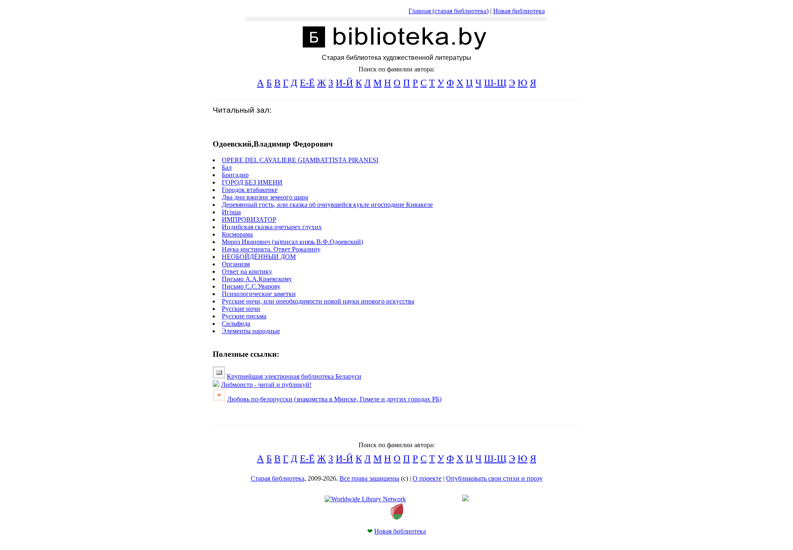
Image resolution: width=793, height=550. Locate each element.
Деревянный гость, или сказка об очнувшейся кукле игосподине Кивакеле (327, 204)
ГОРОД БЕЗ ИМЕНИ (252, 182)
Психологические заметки (259, 293)
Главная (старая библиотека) (448, 10)
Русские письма (244, 316)
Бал (227, 167)
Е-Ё (307, 82)
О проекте (427, 478)
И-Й (344, 82)
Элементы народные (251, 330)
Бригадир (235, 174)
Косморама (237, 234)
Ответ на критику (247, 271)
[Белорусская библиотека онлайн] (396, 517)
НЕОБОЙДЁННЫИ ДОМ (259, 256)
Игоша (231, 212)
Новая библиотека (519, 10)
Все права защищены (369, 478)
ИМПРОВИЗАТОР (249, 219)
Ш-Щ (495, 82)
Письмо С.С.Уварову (251, 286)
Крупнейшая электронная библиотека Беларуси (294, 376)
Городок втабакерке (250, 189)
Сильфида (236, 323)
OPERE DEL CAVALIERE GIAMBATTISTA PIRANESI (300, 160)
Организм (236, 264)
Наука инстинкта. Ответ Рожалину (271, 249)
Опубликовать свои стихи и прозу (494, 478)
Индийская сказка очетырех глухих (272, 226)
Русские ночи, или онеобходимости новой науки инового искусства (318, 301)
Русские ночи (241, 308)
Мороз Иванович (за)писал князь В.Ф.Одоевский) (292, 241)
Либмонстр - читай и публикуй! (266, 384)
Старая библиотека (277, 478)
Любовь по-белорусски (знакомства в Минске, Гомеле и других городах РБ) (334, 399)
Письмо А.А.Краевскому (257, 278)
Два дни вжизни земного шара (265, 197)
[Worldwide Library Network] (365, 499)
